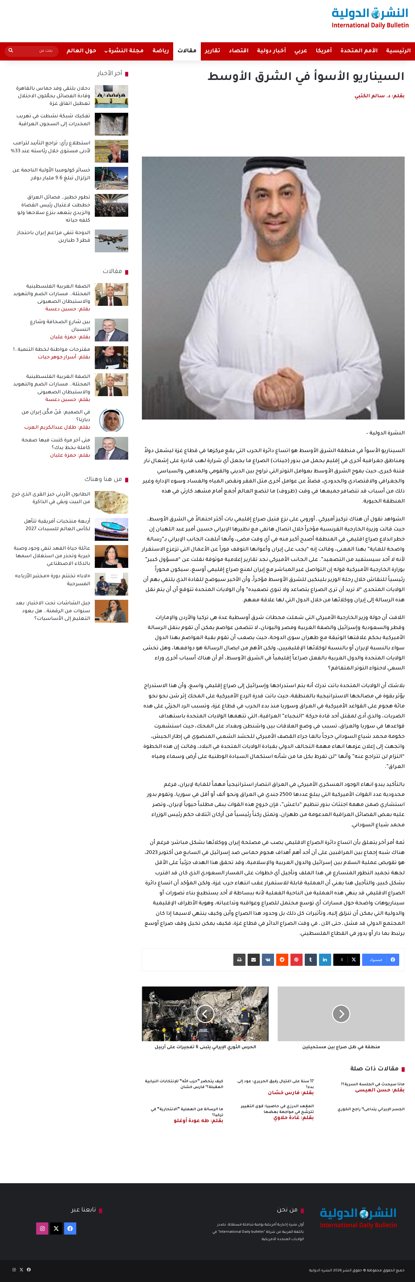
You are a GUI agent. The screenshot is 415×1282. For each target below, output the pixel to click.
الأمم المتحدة (359, 51)
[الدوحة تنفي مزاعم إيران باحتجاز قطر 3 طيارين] (111, 241)
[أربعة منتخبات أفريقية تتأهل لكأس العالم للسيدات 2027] (111, 529)
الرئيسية (398, 51)
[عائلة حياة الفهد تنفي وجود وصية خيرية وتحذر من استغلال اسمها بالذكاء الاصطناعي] (111, 556)
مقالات (187, 51)
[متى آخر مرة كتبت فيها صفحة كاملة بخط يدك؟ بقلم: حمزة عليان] (111, 448)
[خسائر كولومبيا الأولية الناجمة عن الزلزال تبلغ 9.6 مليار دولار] (111, 178)
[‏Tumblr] (311, 960)
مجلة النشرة (126, 51)
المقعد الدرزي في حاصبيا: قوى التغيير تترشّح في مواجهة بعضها (277, 1112)
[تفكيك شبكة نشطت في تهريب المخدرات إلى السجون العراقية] (111, 124)
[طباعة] (239, 960)
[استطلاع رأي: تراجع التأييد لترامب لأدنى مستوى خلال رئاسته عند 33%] (111, 151)
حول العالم (81, 51)
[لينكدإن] (325, 960)
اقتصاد (239, 51)
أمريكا (324, 51)
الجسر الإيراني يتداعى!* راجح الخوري (371, 1109)
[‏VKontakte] (268, 960)
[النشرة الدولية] (370, 17)
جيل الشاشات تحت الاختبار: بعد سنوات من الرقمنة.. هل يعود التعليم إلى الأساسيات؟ (53, 611)
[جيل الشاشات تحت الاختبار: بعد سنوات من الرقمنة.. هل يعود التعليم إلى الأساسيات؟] (111, 611)
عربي (300, 51)
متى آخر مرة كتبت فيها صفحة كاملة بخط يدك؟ (56, 448)
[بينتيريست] (296, 960)
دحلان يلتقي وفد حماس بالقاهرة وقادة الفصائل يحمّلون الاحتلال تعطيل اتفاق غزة (53, 96)
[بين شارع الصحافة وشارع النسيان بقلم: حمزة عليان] (111, 330)
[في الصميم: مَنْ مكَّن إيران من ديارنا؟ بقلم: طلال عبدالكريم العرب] (111, 420)
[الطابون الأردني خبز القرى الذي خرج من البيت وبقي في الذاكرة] (111, 502)
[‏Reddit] (282, 960)
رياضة (161, 51)
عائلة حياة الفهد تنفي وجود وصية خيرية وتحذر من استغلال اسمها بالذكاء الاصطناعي (52, 556)
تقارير (212, 51)
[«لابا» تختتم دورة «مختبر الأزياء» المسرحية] (111, 584)
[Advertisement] (136, 19)
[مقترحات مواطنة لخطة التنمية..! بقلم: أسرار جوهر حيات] (111, 357)
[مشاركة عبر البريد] (254, 960)
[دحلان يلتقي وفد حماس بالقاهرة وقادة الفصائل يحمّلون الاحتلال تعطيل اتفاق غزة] (111, 96)
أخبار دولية (271, 51)
